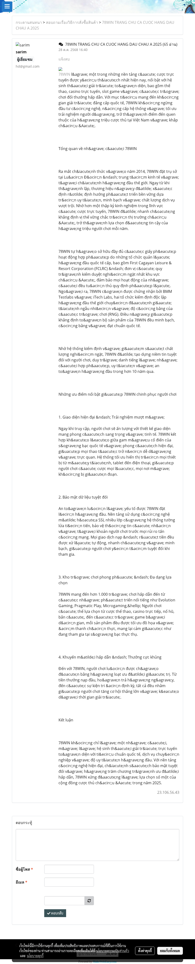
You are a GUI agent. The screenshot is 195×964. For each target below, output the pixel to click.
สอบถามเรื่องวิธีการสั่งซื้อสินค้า (72, 22)
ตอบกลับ (56, 913)
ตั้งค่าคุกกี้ (145, 951)
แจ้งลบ (64, 59)
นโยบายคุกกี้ (35, 956)
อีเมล (21, 882)
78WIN (64, 74)
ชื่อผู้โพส (24, 869)
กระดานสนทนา (29, 22)
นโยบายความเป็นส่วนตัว (112, 951)
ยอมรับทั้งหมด (170, 951)
